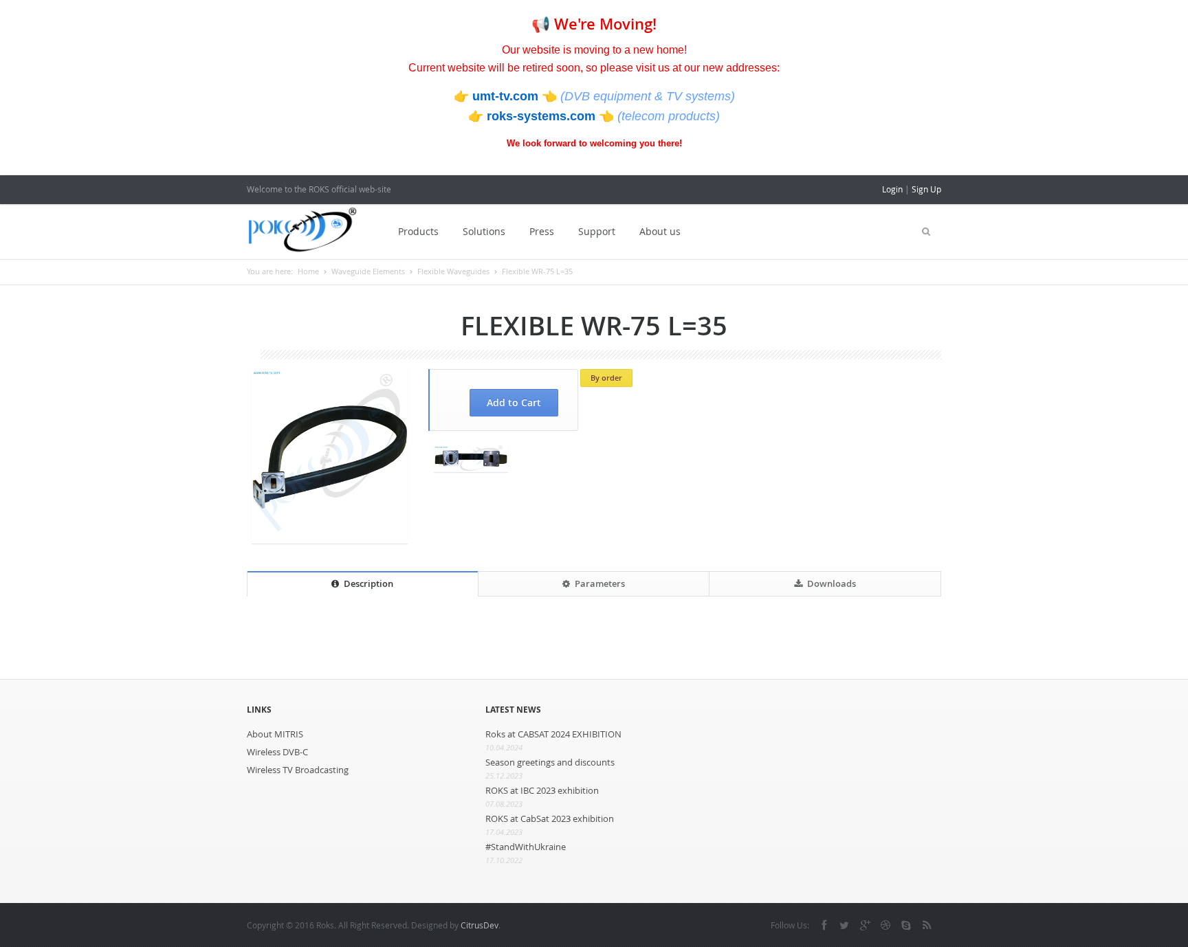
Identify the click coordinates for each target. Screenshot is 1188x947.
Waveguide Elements (368, 271)
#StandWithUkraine (525, 846)
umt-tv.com (507, 96)
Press (541, 231)
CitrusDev (479, 925)
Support (596, 231)
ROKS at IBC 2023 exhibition (542, 790)
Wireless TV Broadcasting (298, 770)
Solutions (484, 231)
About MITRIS (275, 734)
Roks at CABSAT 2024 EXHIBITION (553, 734)
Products (418, 231)
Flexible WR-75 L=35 (537, 271)
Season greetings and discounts (550, 762)
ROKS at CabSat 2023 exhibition (549, 818)
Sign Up (926, 188)
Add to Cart (514, 402)
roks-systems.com (543, 116)
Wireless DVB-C (277, 752)
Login (892, 188)
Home (308, 271)
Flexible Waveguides (453, 271)
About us (660, 231)
